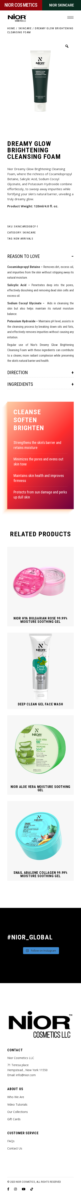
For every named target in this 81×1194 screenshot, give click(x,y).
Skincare (29, 232)
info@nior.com (26, 1075)
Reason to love (23, 256)
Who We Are (15, 1097)
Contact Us (14, 1148)
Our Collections (17, 1112)
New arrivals (23, 238)
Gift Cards (14, 1119)
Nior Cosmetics (25, 1181)
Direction (17, 372)
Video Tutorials (17, 1104)
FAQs (11, 1141)
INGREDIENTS (20, 384)
